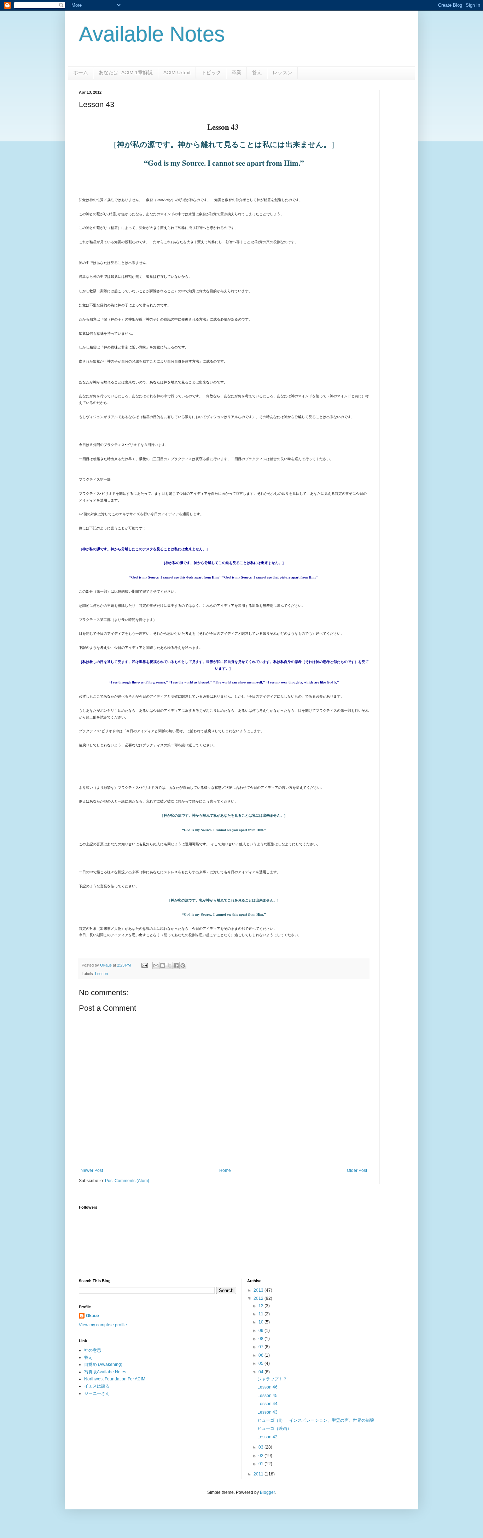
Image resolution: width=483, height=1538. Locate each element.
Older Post (357, 1170)
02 (261, 1455)
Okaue (92, 1315)
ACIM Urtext (177, 72)
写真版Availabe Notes (105, 1371)
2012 (259, 1298)
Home (225, 1170)
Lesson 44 (267, 1403)
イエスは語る (97, 1386)
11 (261, 1313)
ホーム (80, 72)
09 (261, 1330)
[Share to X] (169, 965)
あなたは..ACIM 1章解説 (126, 72)
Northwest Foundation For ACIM (114, 1378)
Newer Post (92, 1170)
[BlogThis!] (162, 965)
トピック (211, 72)
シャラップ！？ (272, 1378)
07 (261, 1346)
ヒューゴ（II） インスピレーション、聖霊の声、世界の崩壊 (315, 1420)
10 (261, 1322)
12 (261, 1305)
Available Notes (152, 34)
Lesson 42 (267, 1436)
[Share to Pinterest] (182, 965)
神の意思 (92, 1350)
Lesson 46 (267, 1387)
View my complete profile (103, 1324)
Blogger (267, 1492)
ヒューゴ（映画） (274, 1428)
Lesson (101, 973)
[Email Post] (144, 965)
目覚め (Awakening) (103, 1364)
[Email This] (155, 965)
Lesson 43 (267, 1412)
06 (261, 1355)
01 (261, 1463)
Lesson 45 (267, 1395)
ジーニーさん (97, 1393)
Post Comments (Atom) (127, 1180)
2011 (259, 1474)
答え (257, 72)
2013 (259, 1290)
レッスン (282, 72)
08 (261, 1338)
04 (261, 1371)
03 (261, 1447)
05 (261, 1363)
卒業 (237, 72)
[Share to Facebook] (176, 965)
